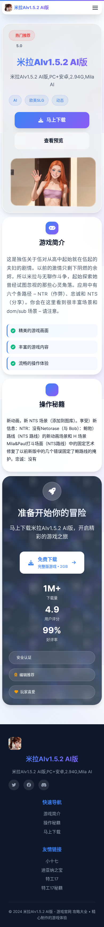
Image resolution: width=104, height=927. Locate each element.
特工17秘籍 (52, 888)
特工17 (52, 879)
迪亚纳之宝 (52, 870)
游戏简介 (52, 813)
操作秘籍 (52, 822)
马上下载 (52, 831)
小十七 (52, 861)
